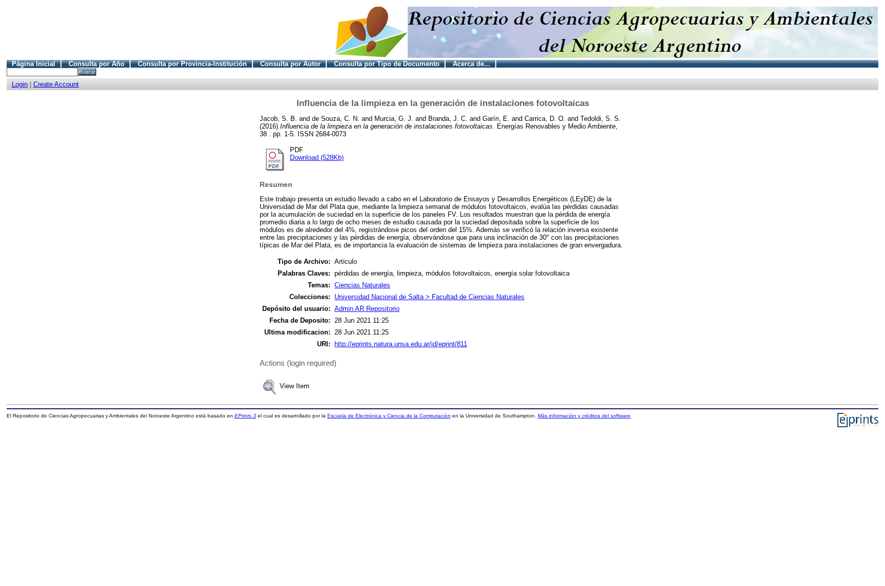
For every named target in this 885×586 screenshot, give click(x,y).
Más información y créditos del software (584, 415)
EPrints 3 (245, 415)
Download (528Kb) (317, 157)
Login (20, 84)
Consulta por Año (96, 64)
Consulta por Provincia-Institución (192, 64)
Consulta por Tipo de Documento (386, 64)
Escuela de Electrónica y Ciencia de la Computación (389, 415)
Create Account (56, 84)
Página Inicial (33, 64)
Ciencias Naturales (362, 285)
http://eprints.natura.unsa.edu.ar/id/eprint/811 (400, 344)
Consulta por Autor (290, 64)
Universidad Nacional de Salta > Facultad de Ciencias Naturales (429, 297)
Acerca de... (471, 64)
